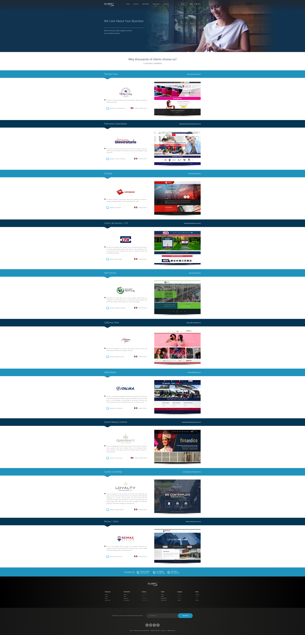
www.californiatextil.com (193, 323)
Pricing (128, 4)
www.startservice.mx (195, 273)
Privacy (197, 600)
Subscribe (185, 615)
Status (162, 596)
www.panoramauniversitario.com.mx (190, 124)
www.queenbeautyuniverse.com (191, 422)
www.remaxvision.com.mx (193, 521)
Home (106, 594)
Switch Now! (145, 4)
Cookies (197, 594)
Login (162, 594)
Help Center (107, 600)
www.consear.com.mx (194, 173)
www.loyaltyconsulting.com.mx (192, 472)
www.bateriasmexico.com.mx (192, 223)
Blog (106, 598)
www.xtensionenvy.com (194, 74)
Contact (165, 4)
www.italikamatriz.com (194, 372)
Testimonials (155, 4)
